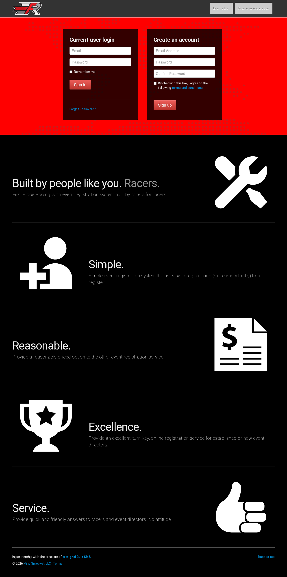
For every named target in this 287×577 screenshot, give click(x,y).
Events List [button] (221, 8)
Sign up (165, 105)
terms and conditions (187, 88)
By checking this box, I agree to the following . (183, 85)
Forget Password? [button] (83, 109)
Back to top (266, 557)
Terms (58, 563)
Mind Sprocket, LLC (37, 563)
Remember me (85, 72)
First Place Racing (33, 8)
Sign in (80, 84)
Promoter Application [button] (253, 8)
